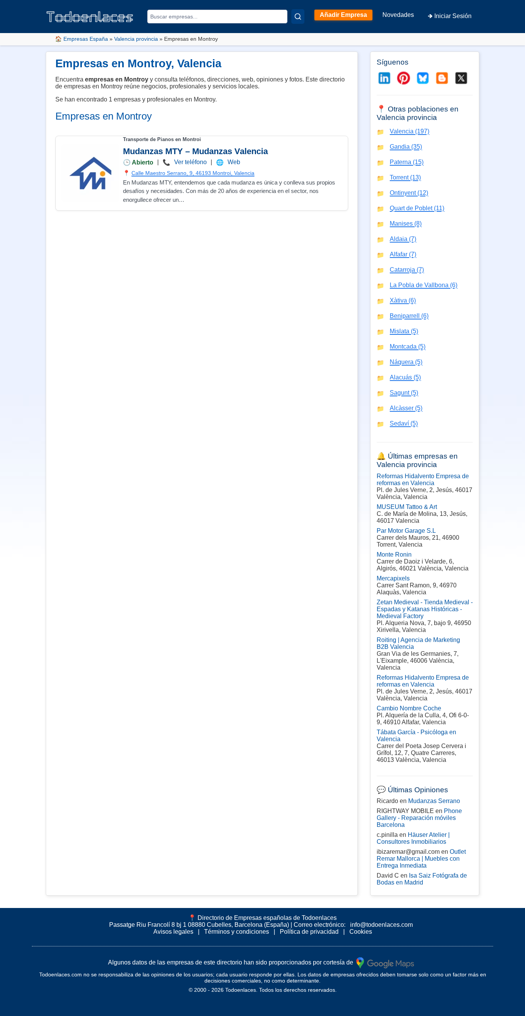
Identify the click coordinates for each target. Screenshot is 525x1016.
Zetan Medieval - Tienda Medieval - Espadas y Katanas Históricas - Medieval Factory (425, 609)
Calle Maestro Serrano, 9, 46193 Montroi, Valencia (192, 173)
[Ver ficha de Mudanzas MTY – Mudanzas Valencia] (90, 173)
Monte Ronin (394, 554)
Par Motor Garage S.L (406, 530)
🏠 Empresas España (81, 39)
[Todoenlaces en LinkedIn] (384, 78)
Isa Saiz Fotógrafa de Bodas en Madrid (422, 879)
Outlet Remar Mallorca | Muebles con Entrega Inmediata (421, 858)
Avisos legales (173, 931)
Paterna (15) (407, 162)
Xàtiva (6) (403, 300)
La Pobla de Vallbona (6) (423, 285)
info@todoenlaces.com (381, 924)
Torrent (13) (405, 177)
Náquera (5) (406, 362)
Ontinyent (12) (409, 193)
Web (234, 162)
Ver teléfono (190, 162)
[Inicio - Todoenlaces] (89, 16)
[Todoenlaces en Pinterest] (403, 78)
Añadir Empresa (343, 15)
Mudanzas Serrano (434, 801)
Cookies (360, 931)
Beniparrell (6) (409, 316)
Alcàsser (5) (406, 408)
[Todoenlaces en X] (461, 78)
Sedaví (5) (404, 423)
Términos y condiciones (236, 931)
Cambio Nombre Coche (409, 708)
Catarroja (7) (407, 269)
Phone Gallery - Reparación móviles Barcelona (419, 818)
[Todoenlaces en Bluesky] (422, 78)
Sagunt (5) (404, 392)
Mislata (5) (404, 331)
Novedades (398, 15)
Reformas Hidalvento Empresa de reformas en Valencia (423, 479)
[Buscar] (297, 16)
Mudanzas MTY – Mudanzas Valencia (195, 151)
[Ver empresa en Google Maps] (385, 962)
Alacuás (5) (405, 377)
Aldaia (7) (403, 239)
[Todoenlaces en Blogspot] (442, 78)
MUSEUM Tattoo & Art (407, 507)
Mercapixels (393, 578)
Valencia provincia (136, 39)
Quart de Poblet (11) (417, 208)
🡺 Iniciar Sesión (450, 16)
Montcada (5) (407, 346)
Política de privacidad (309, 931)
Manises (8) (406, 223)
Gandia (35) (406, 146)
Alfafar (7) (403, 254)
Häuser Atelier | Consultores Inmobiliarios (413, 838)
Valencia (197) (409, 131)
